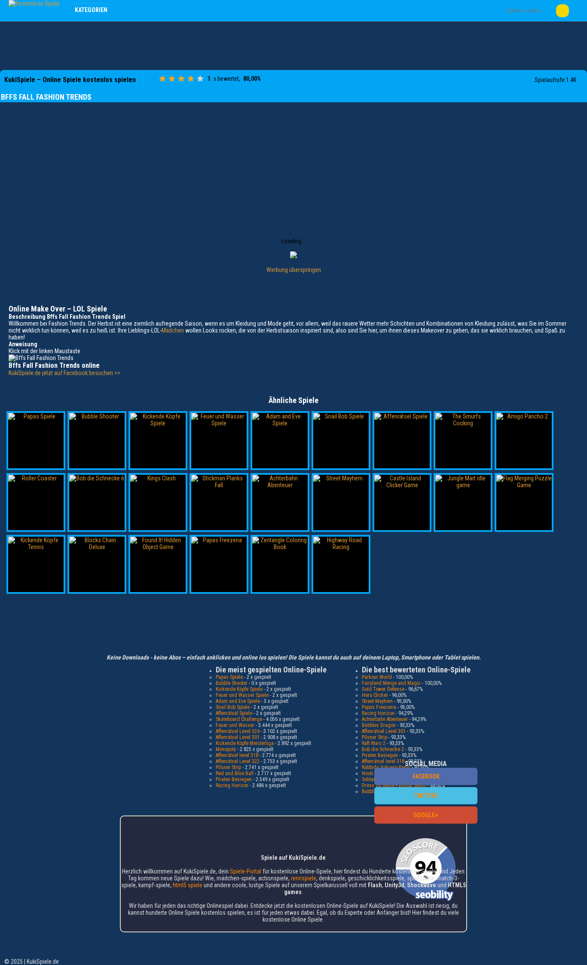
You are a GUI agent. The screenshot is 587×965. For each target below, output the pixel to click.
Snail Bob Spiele (233, 707)
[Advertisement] (293, 45)
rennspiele (303, 878)
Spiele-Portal (245, 871)
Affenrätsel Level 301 (238, 737)
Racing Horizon (232, 785)
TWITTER (425, 795)
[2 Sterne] (172, 78)
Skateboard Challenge (239, 719)
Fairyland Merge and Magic (391, 683)
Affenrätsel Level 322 (238, 761)
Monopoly (226, 749)
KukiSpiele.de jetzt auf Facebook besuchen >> (64, 373)
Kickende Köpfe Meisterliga (245, 743)
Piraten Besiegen (234, 779)
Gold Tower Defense (383, 689)
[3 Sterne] (181, 78)
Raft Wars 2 (373, 743)
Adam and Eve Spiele (238, 701)
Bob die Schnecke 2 (383, 749)
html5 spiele (187, 885)
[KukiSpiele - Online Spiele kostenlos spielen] (34, 3)
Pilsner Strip (228, 767)
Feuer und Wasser (235, 725)
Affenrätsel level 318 (237, 755)
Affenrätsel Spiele (234, 713)
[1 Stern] (162, 78)
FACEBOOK (426, 776)
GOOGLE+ (425, 815)
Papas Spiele (229, 677)
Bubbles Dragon (379, 725)
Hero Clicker (375, 695)
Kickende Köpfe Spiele (239, 689)
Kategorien (91, 9)
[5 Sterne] (200, 78)
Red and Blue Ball (235, 773)
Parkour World (377, 677)
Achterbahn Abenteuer (385, 719)
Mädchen (173, 330)
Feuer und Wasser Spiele (242, 695)
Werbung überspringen (293, 269)
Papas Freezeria (379, 707)
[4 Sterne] (190, 78)
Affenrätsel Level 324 (238, 731)
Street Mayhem (377, 701)
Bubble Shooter (232, 683)
